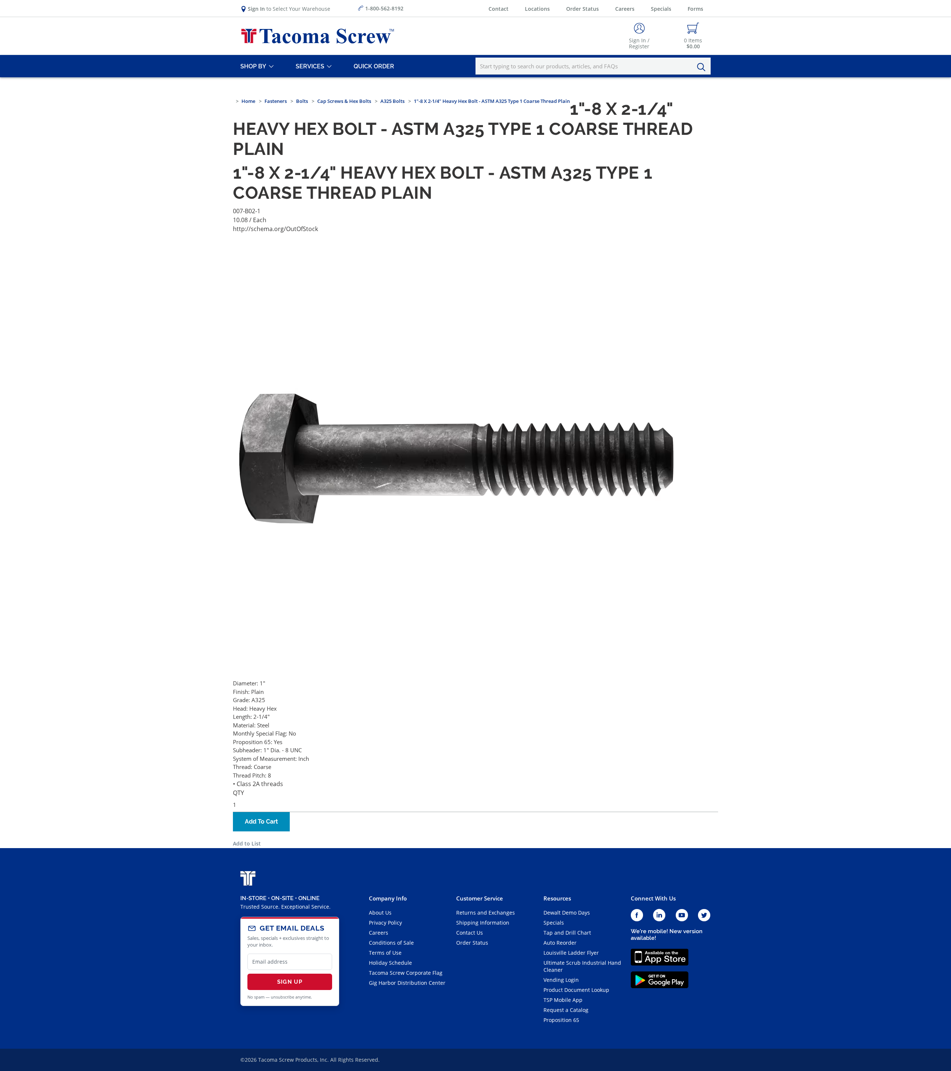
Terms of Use (385, 952)
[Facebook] (637, 915)
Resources (557, 898)
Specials (661, 8)
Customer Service (479, 898)
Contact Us (469, 932)
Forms (695, 8)
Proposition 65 (561, 1019)
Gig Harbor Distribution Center (407, 982)
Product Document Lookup (576, 989)
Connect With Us (653, 898)
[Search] (703, 67)
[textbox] (593, 66)
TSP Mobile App (562, 999)
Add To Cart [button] (261, 821)
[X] (704, 915)
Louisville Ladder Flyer (571, 952)
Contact (499, 8)
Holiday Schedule (390, 962)
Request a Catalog (565, 1009)
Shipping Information (482, 922)
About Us (380, 912)
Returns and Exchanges (485, 912)
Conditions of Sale (391, 942)
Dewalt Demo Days (566, 912)
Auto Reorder (560, 942)
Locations (537, 8)
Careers (624, 8)
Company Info (388, 898)
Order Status (582, 8)
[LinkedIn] (659, 915)
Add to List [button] (247, 843)
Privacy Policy (385, 922)
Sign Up (289, 981)
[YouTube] (682, 915)
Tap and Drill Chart (567, 932)
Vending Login (561, 979)
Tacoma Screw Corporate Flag (405, 972)
